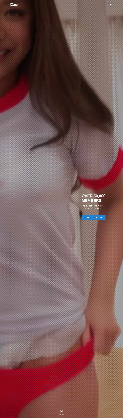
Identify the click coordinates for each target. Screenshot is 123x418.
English (109, 4)
